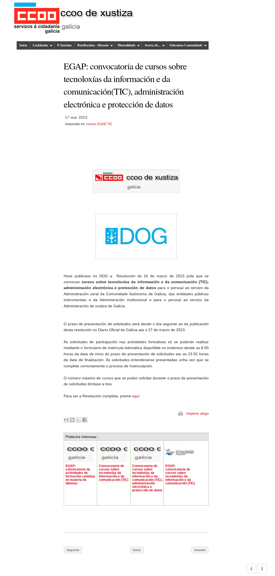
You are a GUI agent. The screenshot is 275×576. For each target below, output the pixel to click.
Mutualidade (126, 45)
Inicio (23, 45)
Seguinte (73, 550)
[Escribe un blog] (72, 419)
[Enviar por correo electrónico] (66, 419)
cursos (91, 124)
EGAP (101, 124)
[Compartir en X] (78, 419)
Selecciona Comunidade (185, 45)
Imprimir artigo (197, 414)
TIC (110, 124)
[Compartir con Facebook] (84, 419)
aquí (135, 396)
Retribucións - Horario (92, 45)
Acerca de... (152, 45)
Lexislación (40, 45)
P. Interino (64, 45)
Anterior (200, 550)
